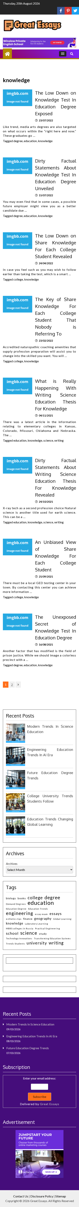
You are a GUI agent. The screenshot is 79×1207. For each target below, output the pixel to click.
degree (18, 141)
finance (27, 918)
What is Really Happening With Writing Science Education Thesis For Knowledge (55, 395)
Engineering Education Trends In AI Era (31, 1036)
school (12, 933)
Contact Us (20, 1196)
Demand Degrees (16, 904)
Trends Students (15, 943)
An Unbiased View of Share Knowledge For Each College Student (55, 556)
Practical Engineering (47, 928)
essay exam (41, 914)
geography (43, 919)
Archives (11, 863)
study (43, 933)
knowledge (45, 141)
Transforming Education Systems (52, 938)
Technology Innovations (19, 938)
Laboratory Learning (36, 923)
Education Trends (38, 909)
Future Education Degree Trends (27, 1048)
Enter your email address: (39, 1091)
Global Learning (62, 919)
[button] (62, 53)
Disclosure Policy (41, 1196)
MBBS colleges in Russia (19, 928)
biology (11, 898)
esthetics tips (13, 919)
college (18, 279)
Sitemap (60, 1196)
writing (59, 440)
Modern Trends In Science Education (30, 1024)
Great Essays (49, 1104)
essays (55, 913)
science (48, 440)
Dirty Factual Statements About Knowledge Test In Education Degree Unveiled (55, 174)
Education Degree (16, 909)
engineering (19, 913)
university (37, 943)
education (30, 141)
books (22, 898)
